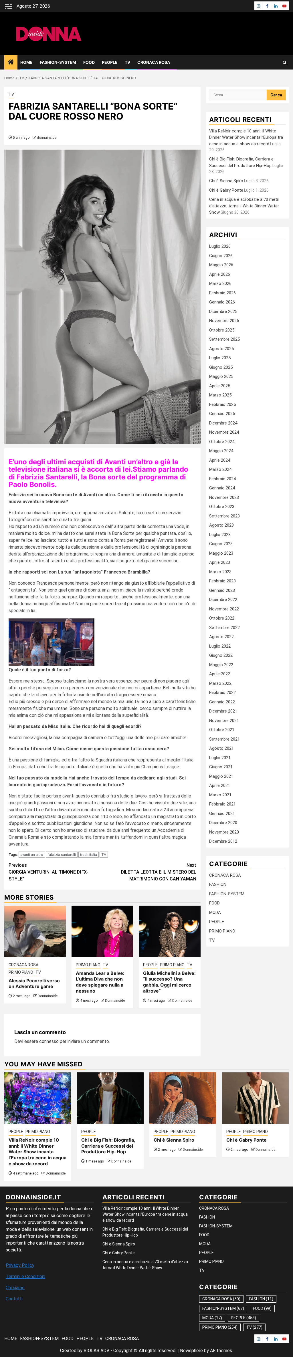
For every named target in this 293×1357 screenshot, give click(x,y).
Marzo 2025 (220, 395)
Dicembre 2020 (223, 822)
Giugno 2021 (221, 766)
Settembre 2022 (224, 627)
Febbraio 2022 (222, 692)
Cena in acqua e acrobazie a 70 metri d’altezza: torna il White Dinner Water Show (244, 206)
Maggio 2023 (221, 553)
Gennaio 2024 (222, 488)
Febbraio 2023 (222, 581)
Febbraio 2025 (222, 404)
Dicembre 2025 (223, 311)
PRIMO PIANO (21, 972)
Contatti (14, 1299)
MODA (215, 912)
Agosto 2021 (221, 748)
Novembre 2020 (224, 832)
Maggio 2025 (221, 376)
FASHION (217, 884)
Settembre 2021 (224, 739)
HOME (26, 62)
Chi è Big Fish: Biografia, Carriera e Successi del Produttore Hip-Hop (108, 1146)
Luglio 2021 (220, 757)
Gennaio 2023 (222, 590)
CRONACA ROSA (153, 62)
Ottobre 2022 (221, 618)
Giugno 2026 (221, 255)
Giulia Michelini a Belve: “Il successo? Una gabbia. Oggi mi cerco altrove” (169, 982)
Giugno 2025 (221, 367)
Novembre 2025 (224, 320)
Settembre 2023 (224, 516)
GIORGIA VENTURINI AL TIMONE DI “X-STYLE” (48, 872)
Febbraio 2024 (222, 478)
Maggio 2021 (221, 776)
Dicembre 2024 (223, 423)
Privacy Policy (20, 1265)
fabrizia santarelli (61, 854)
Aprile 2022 (219, 673)
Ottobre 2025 (221, 330)
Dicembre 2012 (223, 841)
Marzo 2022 (220, 683)
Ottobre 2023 (221, 506)
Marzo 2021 (220, 794)
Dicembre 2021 (223, 711)
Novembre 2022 (224, 609)
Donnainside (48, 996)
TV (127, 62)
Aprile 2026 (219, 274)
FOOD (89, 62)
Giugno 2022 (221, 655)
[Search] (284, 62)
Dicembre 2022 (223, 599)
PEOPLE (110, 62)
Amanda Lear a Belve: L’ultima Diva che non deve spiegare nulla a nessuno (100, 982)
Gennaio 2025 (222, 413)
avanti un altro (31, 854)
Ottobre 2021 (221, 729)
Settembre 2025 (224, 339)
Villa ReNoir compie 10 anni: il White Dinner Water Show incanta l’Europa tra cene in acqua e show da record (246, 137)
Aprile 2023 (219, 562)
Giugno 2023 (221, 543)
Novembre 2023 (224, 497)
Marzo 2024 (220, 469)
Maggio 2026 (221, 264)
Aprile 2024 (219, 460)
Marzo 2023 (220, 571)
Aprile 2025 (219, 385)
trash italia (88, 854)
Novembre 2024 (224, 432)
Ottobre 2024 (221, 441)
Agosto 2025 (221, 348)
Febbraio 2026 (222, 292)
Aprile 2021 (219, 785)
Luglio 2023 (220, 534)
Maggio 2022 (221, 664)
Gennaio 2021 (222, 813)
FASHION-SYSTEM (58, 62)
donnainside (46, 138)
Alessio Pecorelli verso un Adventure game (34, 983)
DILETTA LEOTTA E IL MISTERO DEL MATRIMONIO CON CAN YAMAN (158, 872)
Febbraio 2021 (222, 804)
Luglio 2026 (220, 246)
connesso (49, 1041)
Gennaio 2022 (222, 702)
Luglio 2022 (220, 646)
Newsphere (191, 1350)
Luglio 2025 (220, 357)
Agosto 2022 (221, 636)
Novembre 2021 (224, 720)
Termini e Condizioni (25, 1276)
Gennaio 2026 (222, 302)
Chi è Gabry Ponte (226, 190)
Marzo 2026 (220, 283)
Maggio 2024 (221, 450)
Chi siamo (15, 1287)
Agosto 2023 (221, 525)
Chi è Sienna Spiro (226, 180)
